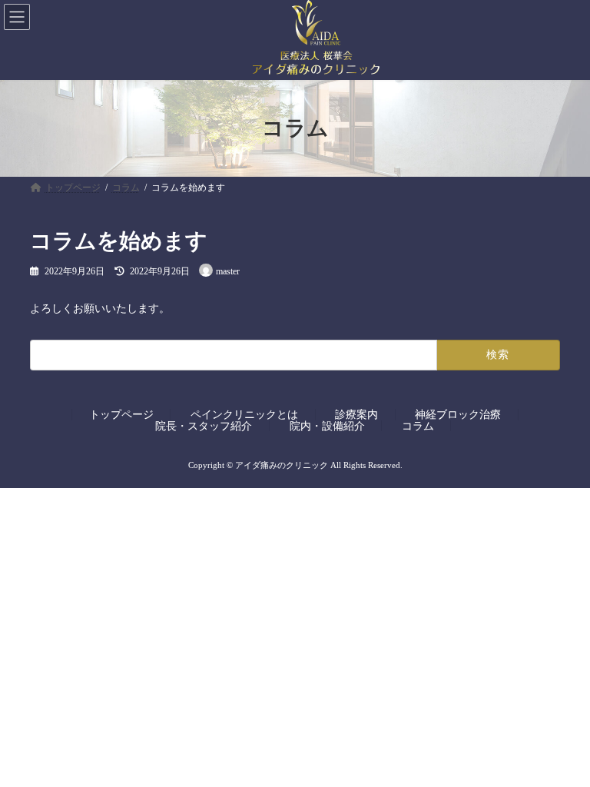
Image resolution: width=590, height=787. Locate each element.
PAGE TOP (561, 746)
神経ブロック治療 (458, 414)
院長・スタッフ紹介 (203, 425)
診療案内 (356, 414)
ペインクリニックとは (244, 414)
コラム (418, 425)
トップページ (121, 414)
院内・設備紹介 (327, 425)
